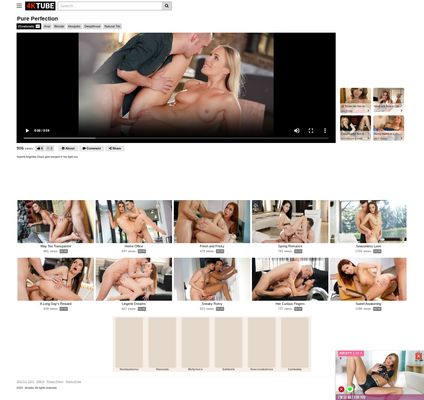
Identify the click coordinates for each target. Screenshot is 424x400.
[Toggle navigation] (21, 5)
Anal (47, 26)
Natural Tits (112, 26)
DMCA (40, 381)
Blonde (59, 26)
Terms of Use (73, 381)
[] (167, 6)
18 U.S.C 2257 (25, 381)
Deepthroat (92, 26)
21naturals (28, 26)
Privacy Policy (55, 381)
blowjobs (74, 26)
